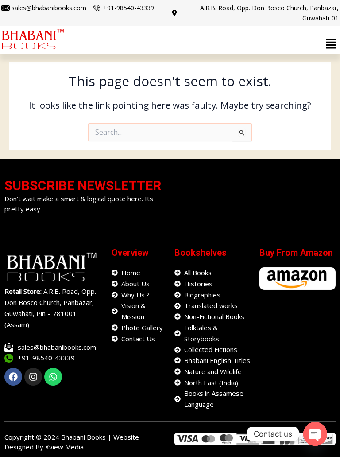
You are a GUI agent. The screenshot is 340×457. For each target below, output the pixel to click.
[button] (331, 44)
